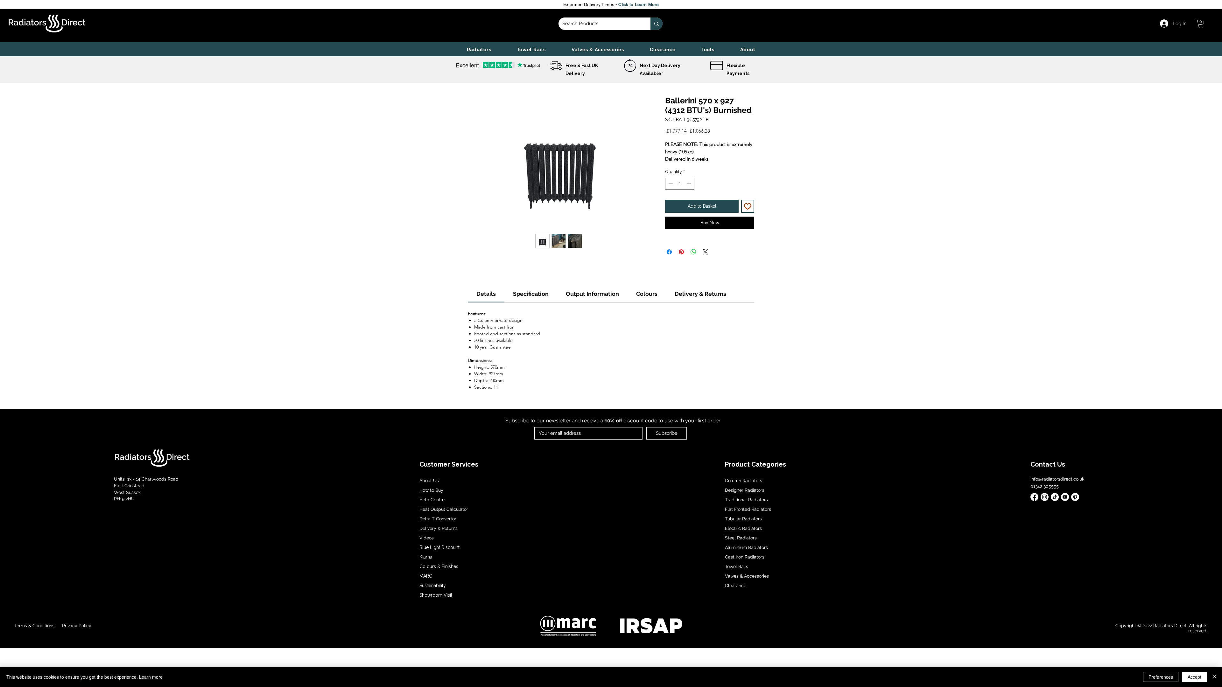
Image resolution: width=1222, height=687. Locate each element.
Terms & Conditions (34, 625)
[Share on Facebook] (669, 252)
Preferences (1160, 677)
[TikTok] (1055, 497)
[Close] (1214, 677)
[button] (479, 49)
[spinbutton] (679, 183)
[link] (1200, 23)
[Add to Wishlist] (747, 206)
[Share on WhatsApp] (693, 252)
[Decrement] (670, 183)
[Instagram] (1045, 497)
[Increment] (689, 183)
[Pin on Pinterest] (681, 252)
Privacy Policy (76, 625)
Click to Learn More (638, 4)
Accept (1194, 677)
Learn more (151, 677)
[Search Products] (656, 23)
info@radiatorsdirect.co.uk (1057, 479)
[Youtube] (1065, 497)
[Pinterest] (1075, 497)
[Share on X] (705, 252)
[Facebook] (1034, 497)
